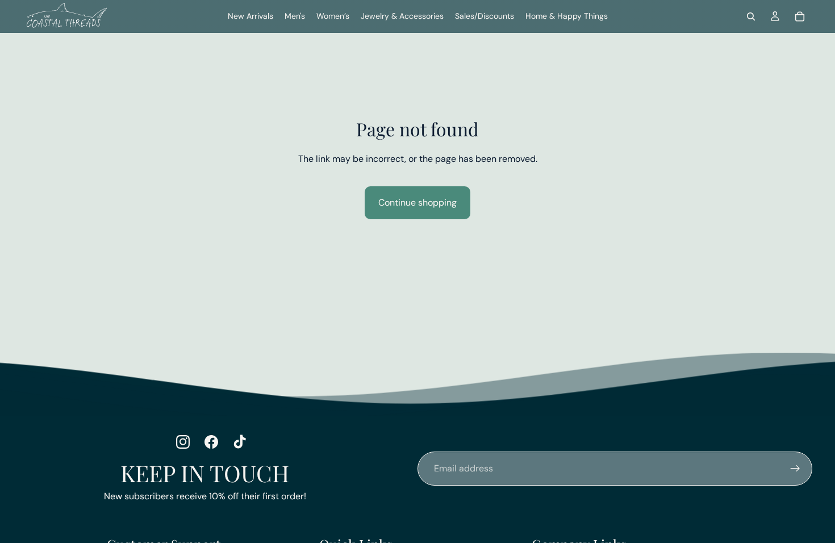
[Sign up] (795, 469)
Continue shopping (417, 202)
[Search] (750, 16)
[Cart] (799, 16)
